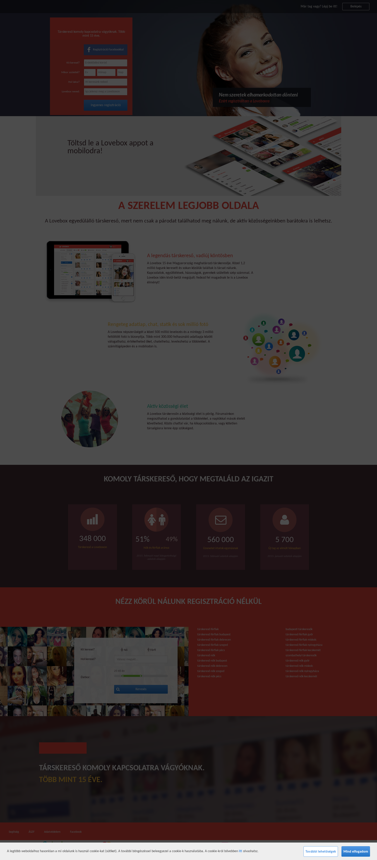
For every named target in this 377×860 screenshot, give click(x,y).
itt (240, 851)
